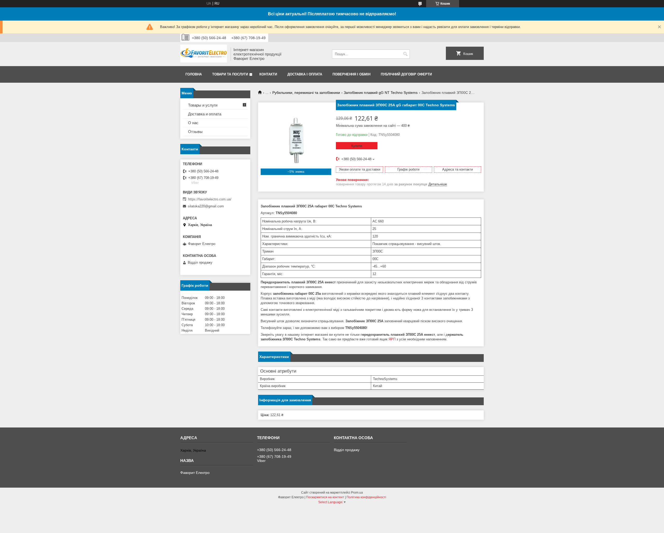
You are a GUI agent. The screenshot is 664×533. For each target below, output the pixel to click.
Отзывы (195, 131)
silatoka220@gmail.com (206, 206)
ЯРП (392, 339)
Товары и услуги (202, 105)
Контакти (268, 74)
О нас (193, 123)
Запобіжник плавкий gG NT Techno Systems (381, 92)
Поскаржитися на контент (325, 497)
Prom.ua (357, 492)
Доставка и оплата (204, 114)
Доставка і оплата (304, 74)
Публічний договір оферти (406, 74)
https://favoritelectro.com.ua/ (209, 199)
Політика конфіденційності (366, 497)
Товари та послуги (230, 74)
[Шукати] (405, 54)
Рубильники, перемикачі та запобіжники (306, 92)
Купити (356, 146)
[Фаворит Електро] (203, 54)
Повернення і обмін (351, 74)
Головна (193, 74)
